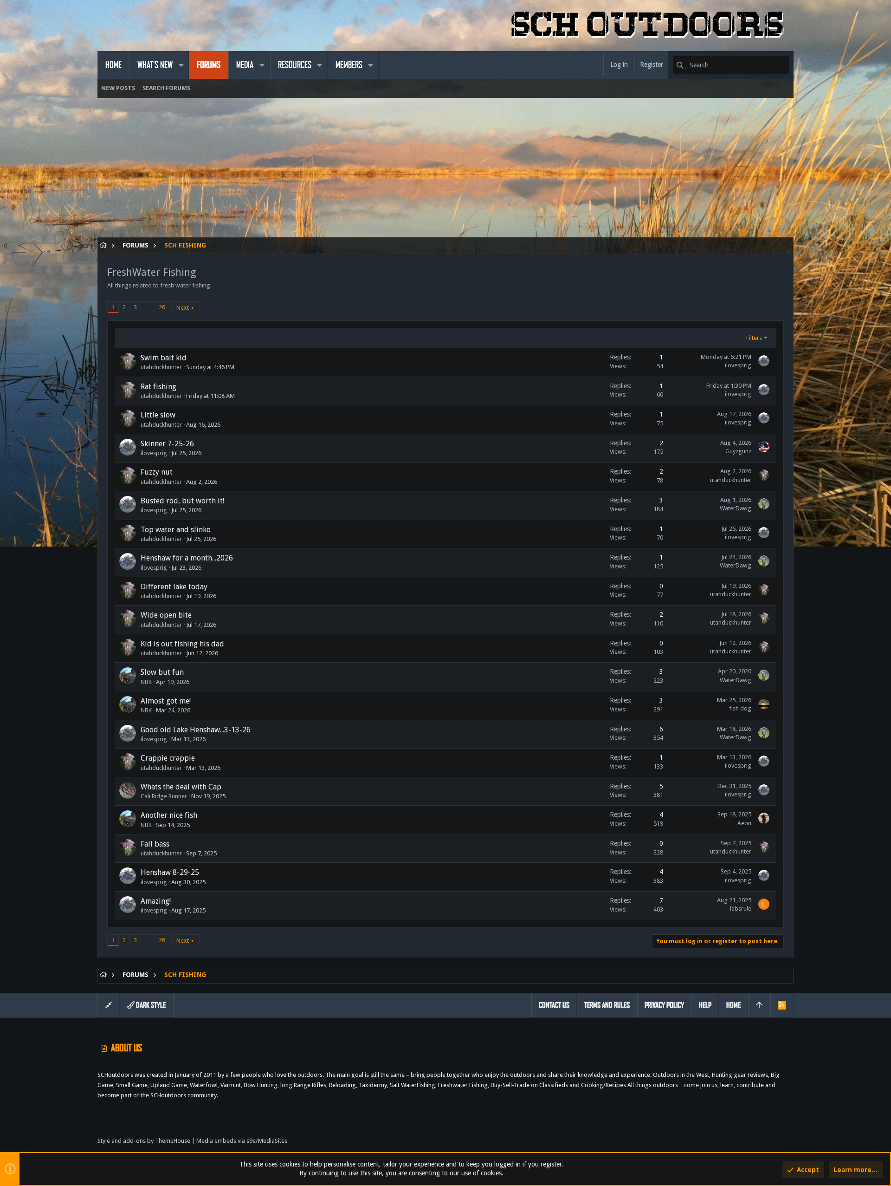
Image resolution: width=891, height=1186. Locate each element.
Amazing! (156, 901)
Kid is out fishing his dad (182, 643)
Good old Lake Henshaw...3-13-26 (196, 729)
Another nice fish (169, 815)
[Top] (759, 1005)
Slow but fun (162, 672)
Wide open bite (166, 615)
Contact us (554, 1005)
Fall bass (155, 844)
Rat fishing (158, 386)
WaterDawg (735, 508)
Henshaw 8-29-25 (170, 872)
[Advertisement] (375, 172)
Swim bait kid (164, 357)
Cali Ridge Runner (164, 796)
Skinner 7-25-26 (167, 443)
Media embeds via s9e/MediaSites (241, 1140)
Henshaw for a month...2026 (187, 558)
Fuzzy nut (157, 472)
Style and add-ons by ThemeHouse (143, 1140)
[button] (181, 65)
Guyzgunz (738, 451)
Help (705, 1005)
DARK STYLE (150, 1005)
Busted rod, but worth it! (182, 500)
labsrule (740, 908)
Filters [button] (754, 337)
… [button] (148, 307)
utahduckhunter (161, 367)
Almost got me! (166, 701)
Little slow (158, 415)
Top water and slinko (176, 529)
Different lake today (174, 586)
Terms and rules (607, 1005)
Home (733, 1005)
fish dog (740, 708)
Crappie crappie (168, 758)
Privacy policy (664, 1005)
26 (162, 307)
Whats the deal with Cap (181, 786)
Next (182, 307)
